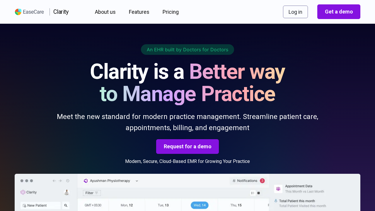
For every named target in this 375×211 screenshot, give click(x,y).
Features (139, 12)
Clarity (61, 11)
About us (105, 12)
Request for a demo (188, 146)
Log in (295, 12)
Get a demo (339, 11)
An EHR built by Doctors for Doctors (187, 49)
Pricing (171, 12)
